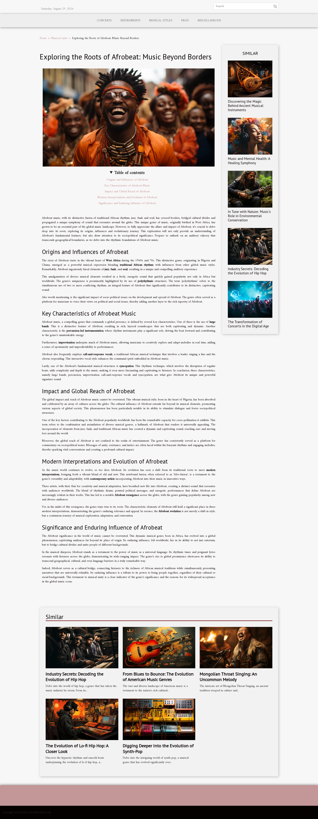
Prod (185, 20)
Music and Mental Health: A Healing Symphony (249, 160)
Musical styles (160, 20)
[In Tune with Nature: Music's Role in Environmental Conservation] (250, 189)
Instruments (130, 20)
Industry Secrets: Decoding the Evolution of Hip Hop (248, 270)
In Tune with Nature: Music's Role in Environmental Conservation (249, 215)
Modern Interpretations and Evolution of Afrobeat (127, 197)
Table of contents (129, 172)
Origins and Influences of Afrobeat (127, 179)
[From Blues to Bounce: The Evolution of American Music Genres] (159, 647)
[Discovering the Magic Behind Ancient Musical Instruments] (250, 78)
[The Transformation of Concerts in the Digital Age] (250, 299)
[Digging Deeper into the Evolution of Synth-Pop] (159, 719)
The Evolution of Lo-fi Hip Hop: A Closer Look (77, 748)
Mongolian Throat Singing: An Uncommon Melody (228, 676)
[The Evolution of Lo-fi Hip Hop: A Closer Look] (82, 719)
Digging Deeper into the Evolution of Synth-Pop (158, 748)
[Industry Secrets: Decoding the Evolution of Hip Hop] (250, 246)
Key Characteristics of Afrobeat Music (127, 185)
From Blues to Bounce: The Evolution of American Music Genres (158, 676)
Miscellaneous (209, 20)
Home (43, 38)
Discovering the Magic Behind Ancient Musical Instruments (245, 105)
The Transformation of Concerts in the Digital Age (248, 323)
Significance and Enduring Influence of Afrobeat (127, 203)
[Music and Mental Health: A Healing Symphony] (250, 136)
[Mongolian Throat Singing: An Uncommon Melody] (236, 647)
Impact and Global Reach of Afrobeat (127, 191)
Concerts (104, 20)
